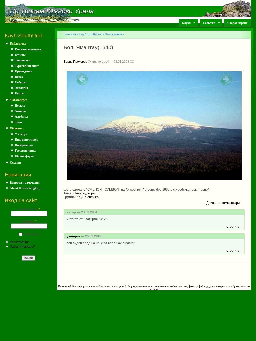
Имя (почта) (29, 209)
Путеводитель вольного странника (44, 20)
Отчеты (20, 55)
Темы (18, 122)
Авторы (20, 111)
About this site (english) (25, 188)
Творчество (22, 60)
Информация (24, 145)
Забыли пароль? (22, 246)
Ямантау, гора (84, 193)
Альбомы (21, 116)
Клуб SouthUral (90, 34)
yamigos (73, 236)
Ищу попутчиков (26, 139)
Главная (70, 34)
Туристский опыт (27, 66)
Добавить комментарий (224, 203)
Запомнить (32, 234)
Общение (16, 128)
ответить (233, 226)
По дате (20, 105)
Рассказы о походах (28, 49)
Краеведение (23, 71)
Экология (21, 88)
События (208, 23)
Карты (19, 93)
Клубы (185, 23)
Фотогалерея (19, 100)
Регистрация (19, 242)
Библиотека (18, 43)
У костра (21, 134)
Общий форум (24, 156)
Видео (19, 77)
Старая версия (238, 23)
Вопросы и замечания (25, 182)
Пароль (29, 221)
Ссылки (15, 162)
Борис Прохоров (75, 61)
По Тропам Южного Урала (52, 11)
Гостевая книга (25, 150)
